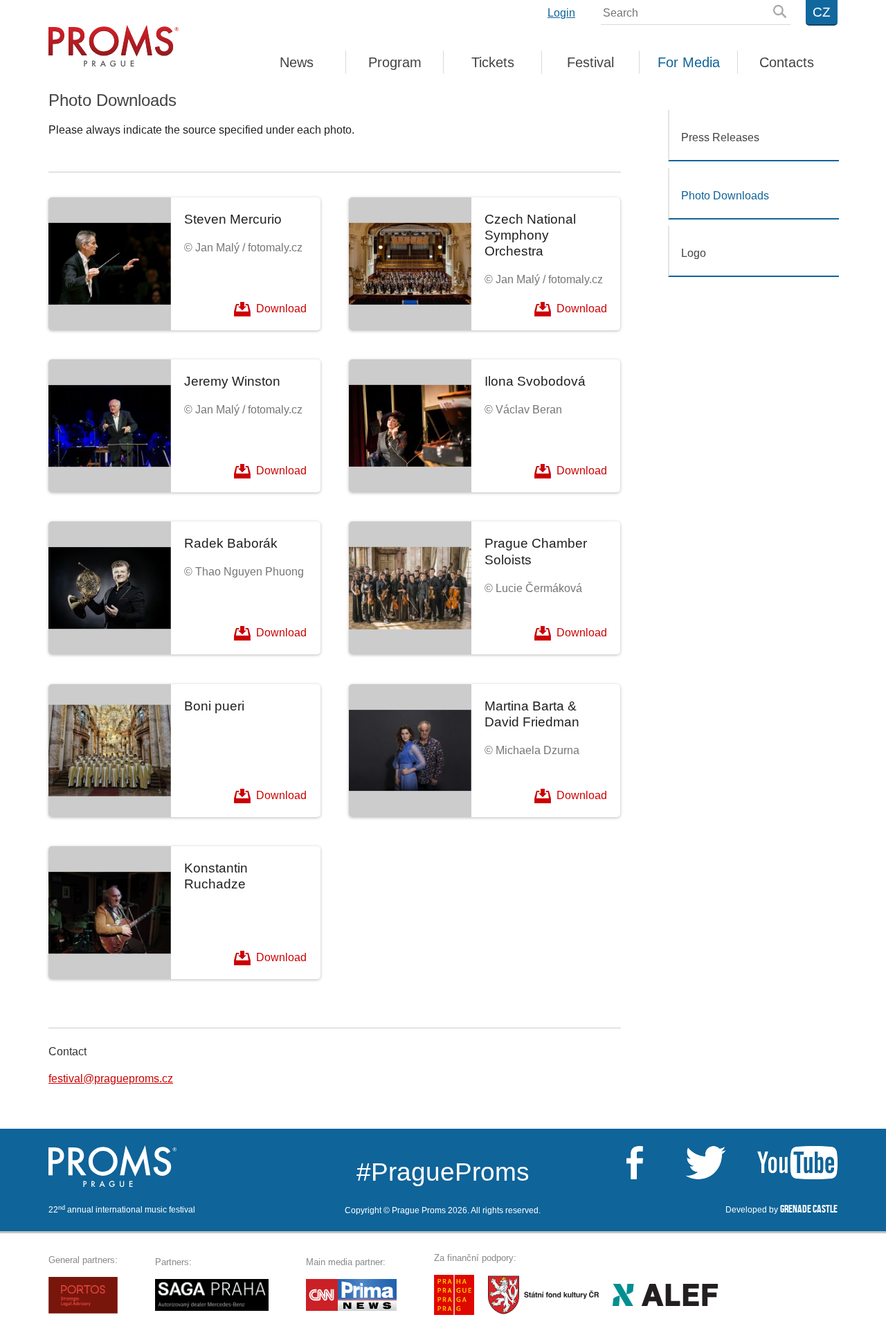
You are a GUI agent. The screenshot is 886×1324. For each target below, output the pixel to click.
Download (281, 308)
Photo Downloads (725, 196)
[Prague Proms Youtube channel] (783, 1163)
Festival (590, 63)
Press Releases (720, 137)
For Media (689, 63)
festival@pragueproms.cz (110, 1078)
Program (395, 63)
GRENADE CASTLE (809, 1209)
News (297, 63)
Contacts (786, 63)
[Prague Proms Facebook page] (634, 1163)
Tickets (492, 63)
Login (561, 13)
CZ (822, 12)
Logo (693, 253)
